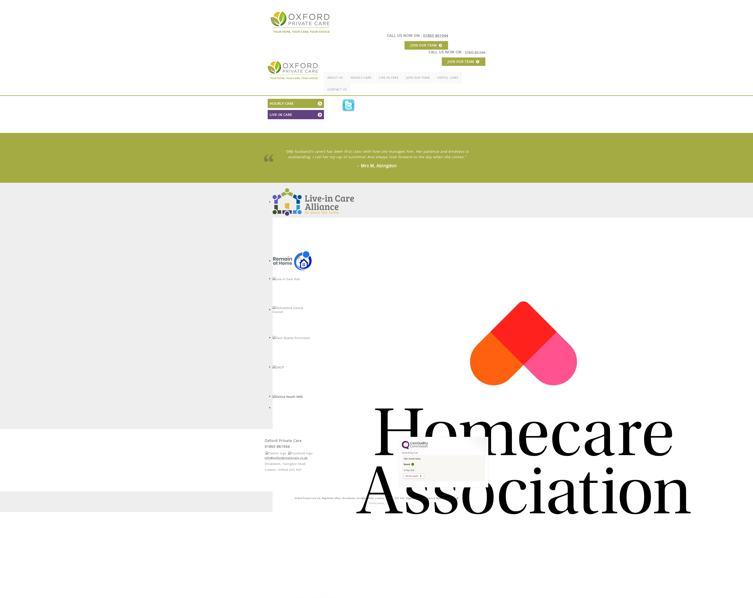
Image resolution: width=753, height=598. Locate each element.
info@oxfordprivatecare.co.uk (286, 458)
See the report (412, 476)
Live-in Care (388, 77)
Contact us (337, 89)
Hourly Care (361, 77)
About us (335, 77)
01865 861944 (435, 35)
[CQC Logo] (415, 448)
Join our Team (418, 77)
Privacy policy (376, 503)
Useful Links (447, 77)
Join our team (423, 45)
